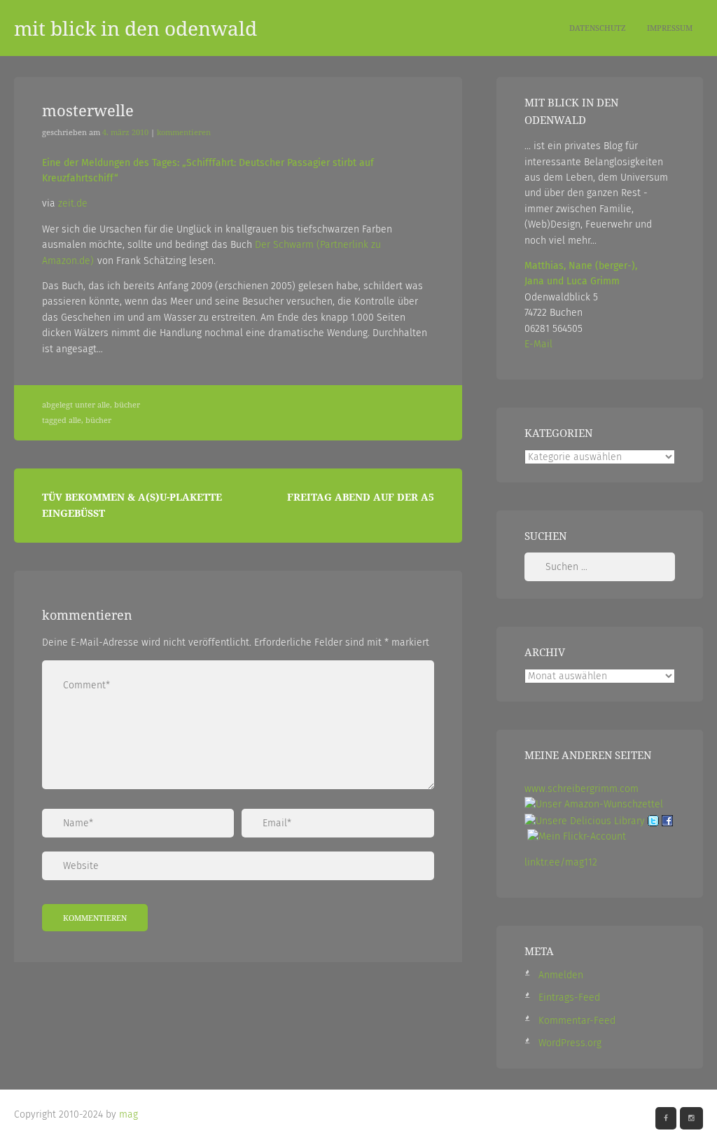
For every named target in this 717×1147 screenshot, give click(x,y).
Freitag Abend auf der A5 (360, 496)
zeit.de (73, 203)
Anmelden (560, 975)
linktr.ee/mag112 (560, 862)
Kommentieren (184, 132)
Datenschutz (597, 27)
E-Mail (538, 344)
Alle (103, 405)
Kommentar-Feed (576, 1021)
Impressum (669, 27)
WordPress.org (569, 1043)
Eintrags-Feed (569, 997)
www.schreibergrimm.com (581, 789)
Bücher (127, 405)
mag (128, 1114)
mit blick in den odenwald (135, 28)
